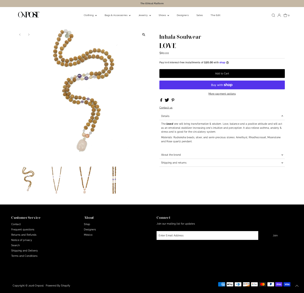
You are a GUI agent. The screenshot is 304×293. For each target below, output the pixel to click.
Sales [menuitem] (200, 15)
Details (165, 116)
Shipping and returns (173, 162)
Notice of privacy (21, 240)
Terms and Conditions (24, 255)
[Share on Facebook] (161, 101)
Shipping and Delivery (24, 250)
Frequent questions (22, 229)
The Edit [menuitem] (215, 15)
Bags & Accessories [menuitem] (116, 15)
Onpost (39, 285)
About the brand (171, 154)
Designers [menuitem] (183, 15)
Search (15, 245)
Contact (16, 224)
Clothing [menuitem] (89, 15)
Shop (87, 224)
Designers (90, 229)
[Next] (29, 35)
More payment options (222, 93)
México (88, 234)
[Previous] (20, 35)
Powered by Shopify (58, 285)
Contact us (166, 107)
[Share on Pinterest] (173, 101)
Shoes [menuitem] (163, 15)
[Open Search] (273, 15)
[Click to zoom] (144, 35)
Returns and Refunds (24, 234)
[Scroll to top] (296, 285)
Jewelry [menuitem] (143, 15)
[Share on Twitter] (167, 101)
